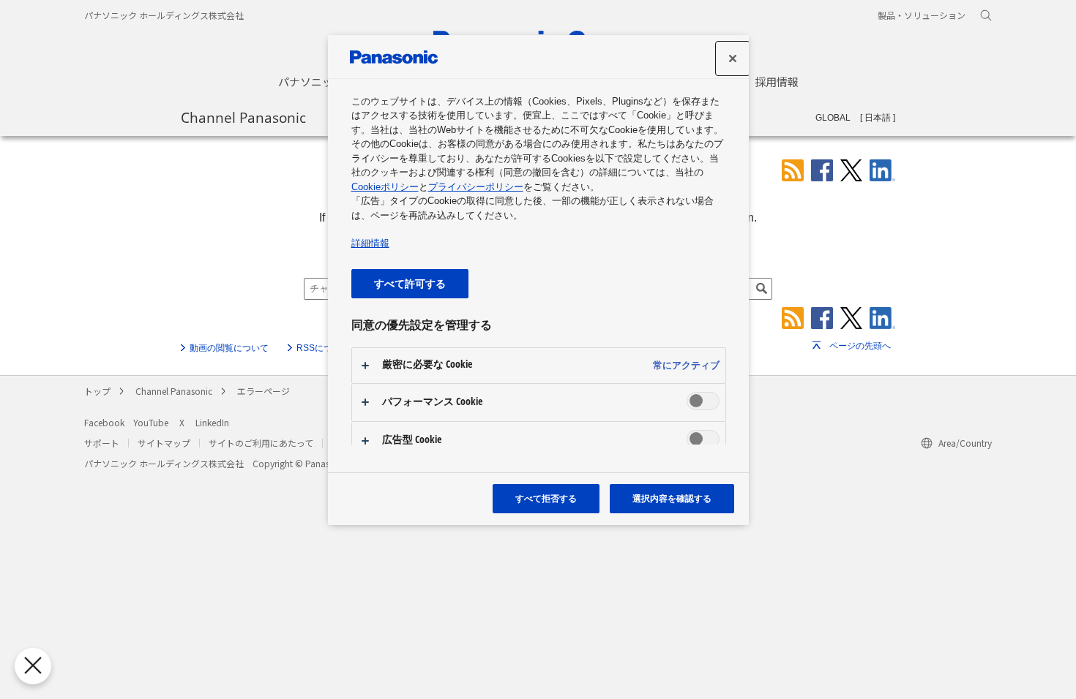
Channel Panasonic (243, 116)
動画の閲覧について (229, 348)
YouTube (150, 422)
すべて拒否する (546, 498)
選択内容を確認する (671, 498)
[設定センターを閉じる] (733, 58)
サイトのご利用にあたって (261, 443)
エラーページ (263, 391)
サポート (101, 443)
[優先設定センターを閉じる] (33, 666)
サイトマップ (164, 443)
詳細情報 (370, 243)
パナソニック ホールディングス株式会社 (164, 15)
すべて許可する (410, 283)
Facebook (104, 422)
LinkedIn (212, 422)
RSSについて (323, 348)
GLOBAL (833, 118)
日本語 (877, 118)
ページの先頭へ (860, 346)
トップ (97, 391)
